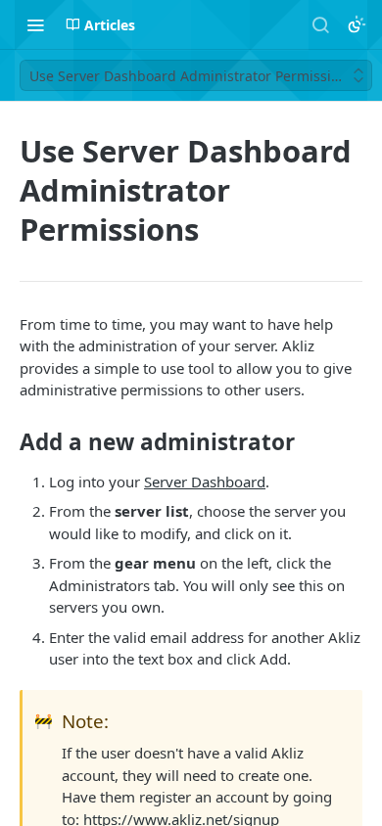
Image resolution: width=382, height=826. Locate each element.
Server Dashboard (204, 481)
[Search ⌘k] (320, 24)
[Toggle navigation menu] (35, 24)
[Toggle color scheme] (356, 24)
